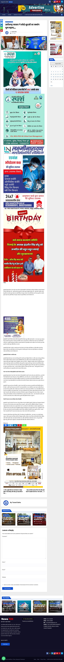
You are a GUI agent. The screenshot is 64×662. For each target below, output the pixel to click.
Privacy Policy (18, 14)
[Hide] (0, 32)
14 (60, 74)
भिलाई (59, 603)
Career (20, 603)
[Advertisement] (24, 306)
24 (51, 79)
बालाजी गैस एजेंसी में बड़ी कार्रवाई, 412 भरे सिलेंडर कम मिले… (23, 519)
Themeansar (22, 659)
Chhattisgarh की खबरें (9, 21)
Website (4, 577)
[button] (4, 658)
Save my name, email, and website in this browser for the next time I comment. (21, 584)
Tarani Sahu (14, 31)
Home (3, 14)
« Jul (51, 85)
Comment (4, 536)
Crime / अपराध (6, 603)
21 (60, 76)
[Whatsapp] (24, 425)
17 (51, 76)
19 (55, 76)
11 (53, 74)
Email (3, 569)
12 (55, 74)
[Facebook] (6, 425)
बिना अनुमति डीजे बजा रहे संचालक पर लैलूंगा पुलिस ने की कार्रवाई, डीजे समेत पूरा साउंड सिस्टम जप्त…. (12, 491)
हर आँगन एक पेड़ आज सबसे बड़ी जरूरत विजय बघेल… (34, 14)
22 (62, 76)
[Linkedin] (15, 425)
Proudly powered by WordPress (7, 659)
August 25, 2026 (8, 608)
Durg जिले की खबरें (11, 603)
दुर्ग (56, 603)
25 (53, 79)
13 (57, 74)
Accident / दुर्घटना (6, 514)
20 (57, 76)
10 (51, 74)
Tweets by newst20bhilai (27, 621)
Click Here (5, 644)
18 (53, 76)
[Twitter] (10, 425)
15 (62, 74)
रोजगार (23, 603)
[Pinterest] (19, 425)
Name (4, 562)
